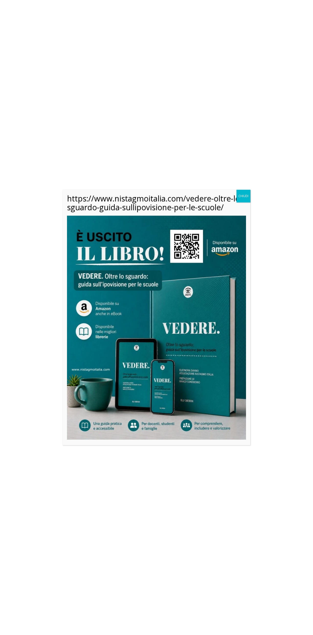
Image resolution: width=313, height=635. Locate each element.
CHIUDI (243, 196)
